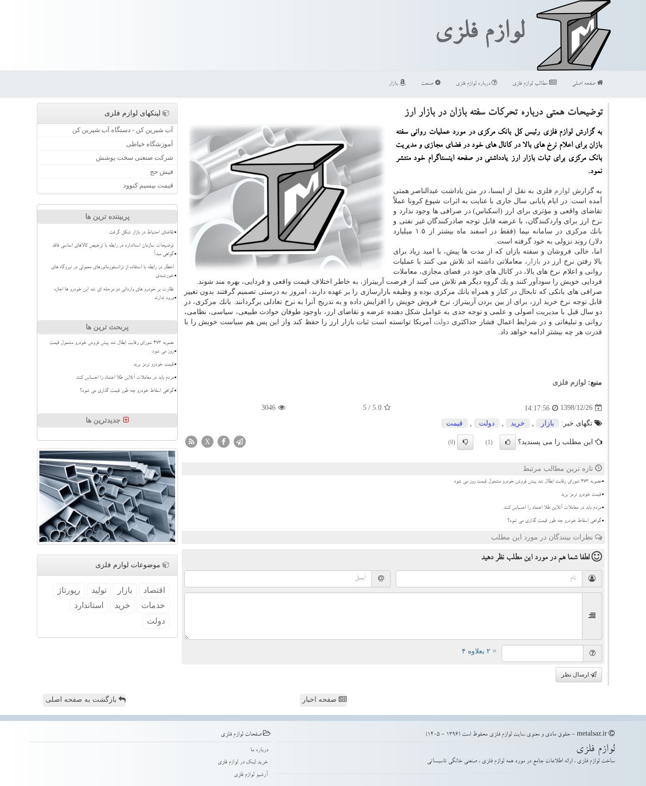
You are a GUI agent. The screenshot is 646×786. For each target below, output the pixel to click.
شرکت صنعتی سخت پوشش (134, 157)
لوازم (562, 191)
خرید (518, 423)
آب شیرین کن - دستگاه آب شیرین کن (122, 130)
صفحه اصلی (584, 84)
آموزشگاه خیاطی (149, 144)
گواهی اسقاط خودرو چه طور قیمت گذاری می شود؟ (554, 521)
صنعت (428, 84)
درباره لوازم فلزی (474, 84)
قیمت (454, 423)
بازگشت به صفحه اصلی (82, 699)
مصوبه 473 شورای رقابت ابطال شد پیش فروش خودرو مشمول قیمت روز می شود (527, 482)
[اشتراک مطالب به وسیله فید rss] (191, 441)
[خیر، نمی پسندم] (465, 442)
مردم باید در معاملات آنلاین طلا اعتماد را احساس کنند (552, 508)
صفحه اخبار (320, 699)
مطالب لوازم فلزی (530, 84)
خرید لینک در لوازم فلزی (243, 762)
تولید (98, 590)
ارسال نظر (575, 674)
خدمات (153, 605)
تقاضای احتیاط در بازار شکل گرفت (141, 233)
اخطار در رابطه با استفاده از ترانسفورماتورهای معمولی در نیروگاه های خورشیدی (112, 272)
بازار (394, 84)
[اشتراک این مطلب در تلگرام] (240, 441)
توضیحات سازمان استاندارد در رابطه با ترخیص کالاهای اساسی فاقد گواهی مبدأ (113, 250)
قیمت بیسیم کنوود (148, 185)
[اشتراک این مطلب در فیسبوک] (224, 441)
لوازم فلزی (479, 34)
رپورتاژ (69, 590)
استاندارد (88, 605)
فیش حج (161, 171)
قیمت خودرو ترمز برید (581, 495)
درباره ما (259, 750)
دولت (441, 322)
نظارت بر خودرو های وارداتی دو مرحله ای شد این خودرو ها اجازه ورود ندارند (114, 294)
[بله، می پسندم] (508, 442)
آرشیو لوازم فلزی (251, 775)
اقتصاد (154, 590)
